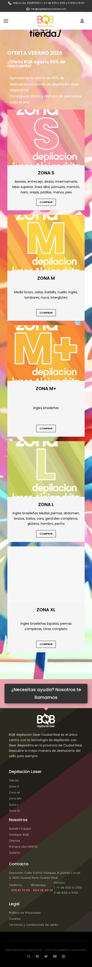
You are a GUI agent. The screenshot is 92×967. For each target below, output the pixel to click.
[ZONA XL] (46, 574)
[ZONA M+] (46, 353)
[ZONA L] (46, 468)
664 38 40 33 (43, 890)
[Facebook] (37, 956)
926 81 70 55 (20, 890)
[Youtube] (54, 956)
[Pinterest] (63, 956)
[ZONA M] (46, 242)
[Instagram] (28, 956)
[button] (82, 20)
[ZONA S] (46, 137)
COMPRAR (46, 202)
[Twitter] (46, 956)
